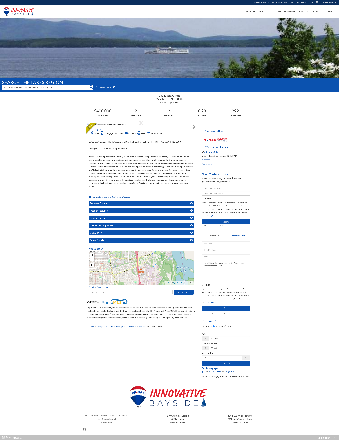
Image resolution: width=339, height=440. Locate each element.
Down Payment (209, 343)
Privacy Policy (211, 216)
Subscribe (226, 221)
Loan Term (207, 326)
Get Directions (184, 292)
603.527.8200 (289, 2)
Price (204, 334)
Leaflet (168, 283)
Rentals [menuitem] (303, 11)
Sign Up (331, 2)
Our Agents (207, 163)
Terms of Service (239, 313)
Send (226, 308)
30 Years (219, 326)
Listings (100, 326)
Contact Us (207, 159)
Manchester (130, 326)
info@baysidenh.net (305, 2)
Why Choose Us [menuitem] (286, 11)
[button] (91, 87)
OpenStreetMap (178, 283)
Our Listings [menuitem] (266, 11)
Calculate (226, 363)
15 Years (231, 326)
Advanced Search (104, 86)
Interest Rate (208, 353)
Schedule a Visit (238, 235)
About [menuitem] (330, 11)
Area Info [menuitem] (317, 11)
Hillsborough (117, 326)
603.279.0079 (268, 2)
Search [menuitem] (250, 11)
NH (107, 326)
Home (91, 326)
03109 (141, 326)
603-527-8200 (211, 152)
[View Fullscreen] (92, 265)
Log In (323, 2)
